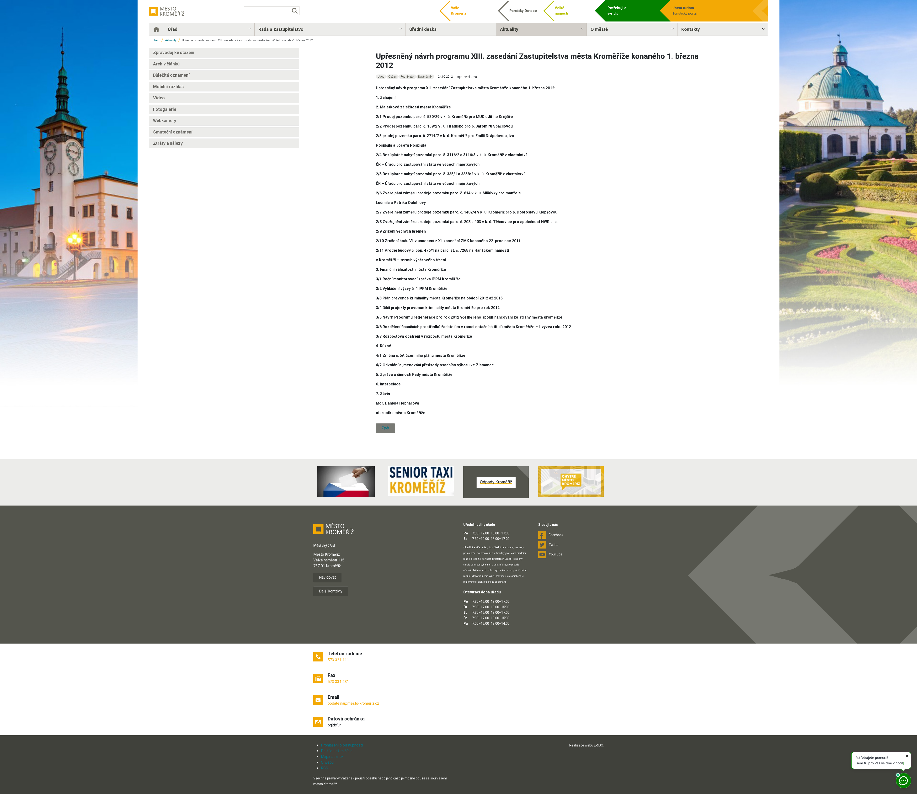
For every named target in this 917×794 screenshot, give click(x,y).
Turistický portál (684, 11)
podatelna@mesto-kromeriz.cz (353, 703)
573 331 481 (338, 681)
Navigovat (327, 577)
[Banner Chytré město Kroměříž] (571, 481)
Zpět (385, 428)
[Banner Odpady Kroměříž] (496, 482)
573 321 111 (338, 660)
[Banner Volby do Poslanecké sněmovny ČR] (346, 481)
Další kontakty (330, 591)
